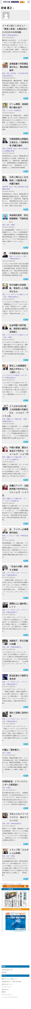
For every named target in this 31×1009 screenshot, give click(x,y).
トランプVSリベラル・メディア (16, 573)
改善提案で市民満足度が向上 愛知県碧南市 (18, 67)
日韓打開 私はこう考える (14, 148)
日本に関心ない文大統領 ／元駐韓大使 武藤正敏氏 (18, 180)
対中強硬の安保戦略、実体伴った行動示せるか (18, 288)
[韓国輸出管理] (9, 151)
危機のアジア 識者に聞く (14, 419)
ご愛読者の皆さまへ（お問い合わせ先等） (12, 981)
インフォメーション (6, 986)
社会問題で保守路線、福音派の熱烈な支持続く (18, 328)
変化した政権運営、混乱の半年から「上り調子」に (18, 369)
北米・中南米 (10, 225)
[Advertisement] (15, 948)
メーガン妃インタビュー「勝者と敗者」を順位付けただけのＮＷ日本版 (14, 28)
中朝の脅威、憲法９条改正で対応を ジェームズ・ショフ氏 (19, 450)
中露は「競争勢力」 (11, 750)
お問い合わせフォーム (7, 984)
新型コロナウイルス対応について (10, 979)
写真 (7, 73)
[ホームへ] (11, 2)
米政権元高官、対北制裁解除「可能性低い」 (18, 218)
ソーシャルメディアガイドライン (10, 997)
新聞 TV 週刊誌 (7, 35)
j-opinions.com (5, 989)
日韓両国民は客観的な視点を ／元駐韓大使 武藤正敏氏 (19, 142)
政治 (3, 73)
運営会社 (4, 992)
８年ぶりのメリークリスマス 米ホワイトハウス (19, 817)
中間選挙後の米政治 (18, 253)
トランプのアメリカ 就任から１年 (17, 294)
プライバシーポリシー (7, 994)
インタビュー (10, 110)
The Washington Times (7, 969)
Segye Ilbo (4, 972)
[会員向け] (15, 35)
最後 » (20, 884)
